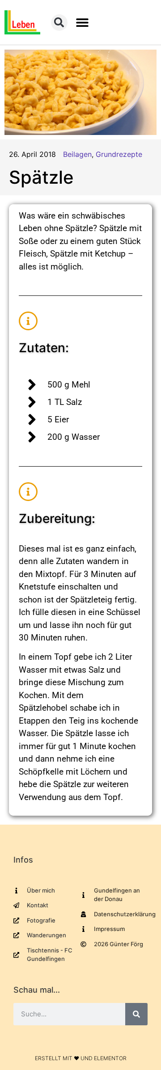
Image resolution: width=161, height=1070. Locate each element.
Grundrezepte (119, 154)
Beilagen (77, 154)
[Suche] (136, 1014)
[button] (82, 23)
